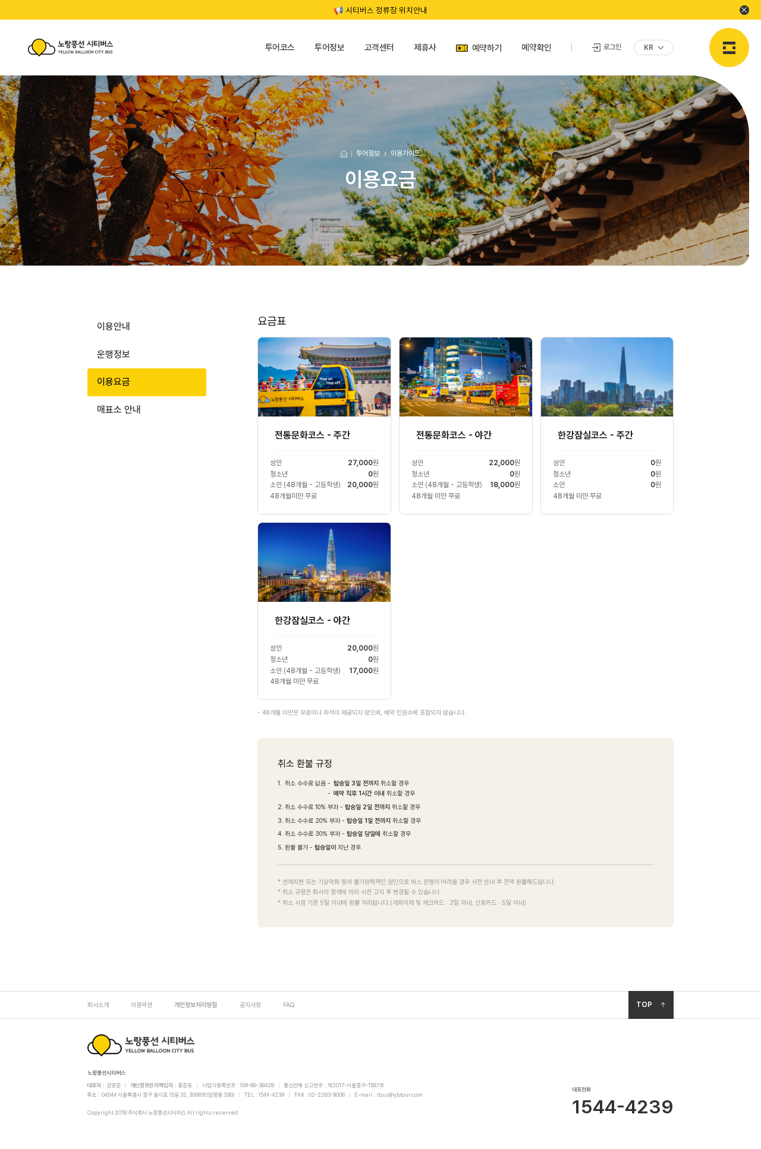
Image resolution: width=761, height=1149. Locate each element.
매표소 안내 (119, 409)
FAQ (288, 1004)
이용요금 (113, 381)
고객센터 (379, 47)
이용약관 (141, 1004)
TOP (644, 1004)
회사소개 (98, 1004)
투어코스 (280, 47)
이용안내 (113, 326)
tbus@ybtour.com (400, 1094)
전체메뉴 (729, 48)
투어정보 (329, 47)
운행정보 (113, 354)
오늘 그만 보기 (744, 10)
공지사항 (250, 1004)
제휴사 (425, 47)
